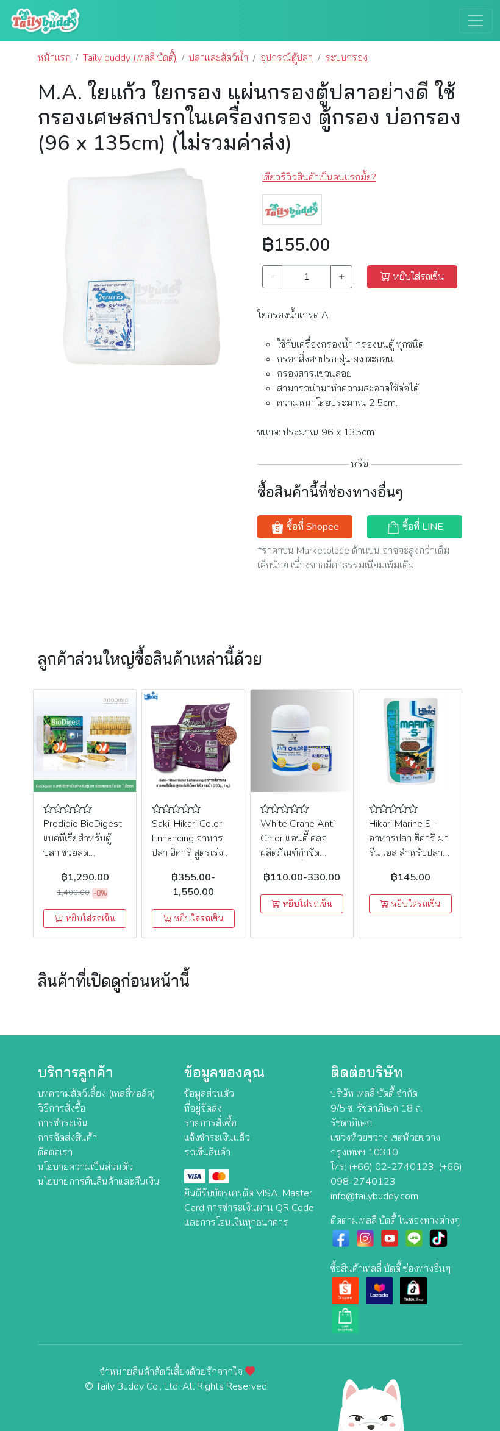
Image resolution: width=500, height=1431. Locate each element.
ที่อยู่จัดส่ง (203, 1108)
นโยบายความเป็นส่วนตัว (85, 1167)
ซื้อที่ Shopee (311, 527)
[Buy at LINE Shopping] (345, 1319)
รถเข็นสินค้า (207, 1152)
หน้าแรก (54, 58)
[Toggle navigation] (476, 21)
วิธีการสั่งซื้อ (61, 1108)
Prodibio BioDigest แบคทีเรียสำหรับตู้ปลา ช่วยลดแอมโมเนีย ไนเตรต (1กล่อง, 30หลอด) (82, 853)
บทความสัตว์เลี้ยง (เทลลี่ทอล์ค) (96, 1094)
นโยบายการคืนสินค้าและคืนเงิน (99, 1181)
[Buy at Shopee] (345, 1290)
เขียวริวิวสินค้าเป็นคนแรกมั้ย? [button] (319, 177)
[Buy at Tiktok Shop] (413, 1290)
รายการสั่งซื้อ (210, 1123)
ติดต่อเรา (55, 1152)
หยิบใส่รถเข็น (417, 277)
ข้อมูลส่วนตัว (209, 1094)
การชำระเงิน (63, 1123)
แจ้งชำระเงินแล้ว (217, 1137)
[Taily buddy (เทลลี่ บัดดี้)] (292, 209)
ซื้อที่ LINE (421, 527)
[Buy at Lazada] (379, 1290)
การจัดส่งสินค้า (67, 1137)
